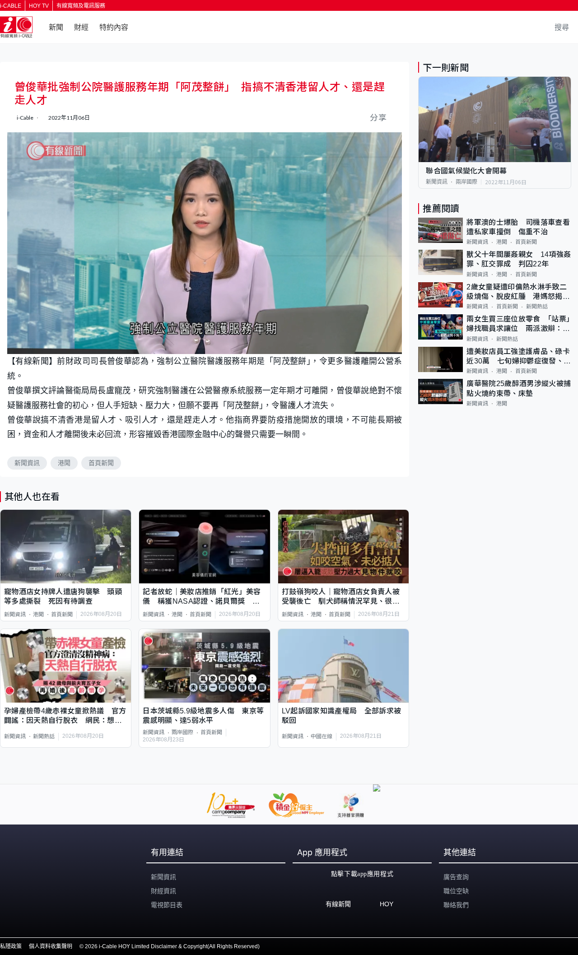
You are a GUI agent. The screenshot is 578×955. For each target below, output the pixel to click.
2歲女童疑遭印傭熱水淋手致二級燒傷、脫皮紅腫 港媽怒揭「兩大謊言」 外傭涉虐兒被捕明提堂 (516, 292)
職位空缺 (456, 891)
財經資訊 (163, 891)
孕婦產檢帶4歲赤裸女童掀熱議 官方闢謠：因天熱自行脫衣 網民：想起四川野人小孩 (65, 716)
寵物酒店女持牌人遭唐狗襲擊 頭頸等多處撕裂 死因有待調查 (63, 596)
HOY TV (39, 6)
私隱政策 (11, 946)
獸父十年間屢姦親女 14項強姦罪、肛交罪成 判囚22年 (518, 259)
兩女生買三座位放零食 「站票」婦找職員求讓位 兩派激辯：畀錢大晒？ (518, 324)
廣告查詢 (456, 877)
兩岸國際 (182, 732)
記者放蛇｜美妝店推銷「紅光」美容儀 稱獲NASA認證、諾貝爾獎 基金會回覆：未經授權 (202, 597)
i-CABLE (10, 6)
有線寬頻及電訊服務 (80, 6)
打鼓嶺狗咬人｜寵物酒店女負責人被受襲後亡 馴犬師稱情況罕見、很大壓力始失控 (341, 597)
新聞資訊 (27, 463)
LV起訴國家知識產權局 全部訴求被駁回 (341, 715)
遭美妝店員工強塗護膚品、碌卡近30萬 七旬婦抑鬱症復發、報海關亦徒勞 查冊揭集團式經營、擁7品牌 (518, 357)
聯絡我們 (456, 905)
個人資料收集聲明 (50, 946)
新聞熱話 (44, 736)
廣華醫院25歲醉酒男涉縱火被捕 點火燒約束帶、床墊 (518, 388)
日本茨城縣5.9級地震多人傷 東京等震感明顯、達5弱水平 (203, 715)
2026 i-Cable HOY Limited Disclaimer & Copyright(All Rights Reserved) (172, 946)
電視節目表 (166, 905)
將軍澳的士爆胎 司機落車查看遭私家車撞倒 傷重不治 (517, 227)
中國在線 (321, 736)
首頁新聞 (101, 463)
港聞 (64, 463)
